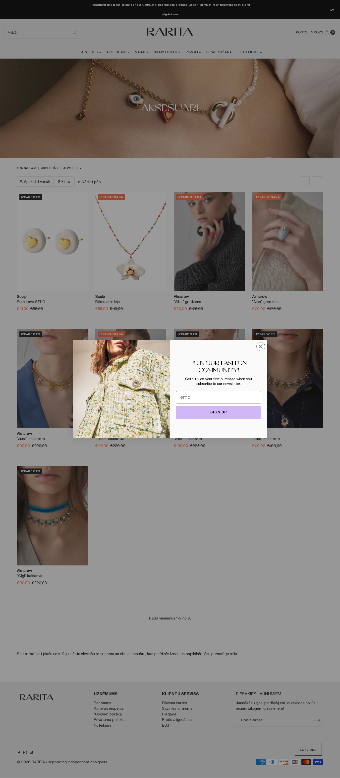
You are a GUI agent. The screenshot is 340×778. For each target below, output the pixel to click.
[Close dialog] (260, 346)
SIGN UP (218, 412)
